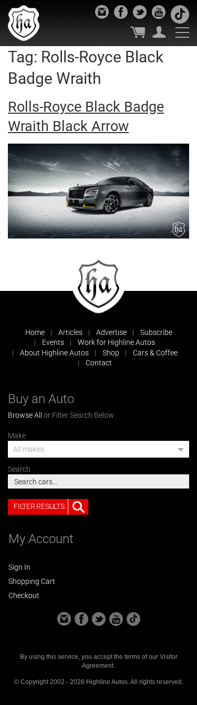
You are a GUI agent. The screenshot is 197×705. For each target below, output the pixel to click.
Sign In (19, 567)
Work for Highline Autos (116, 342)
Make (17, 435)
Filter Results (39, 506)
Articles (70, 332)
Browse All (25, 415)
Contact (99, 363)
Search (19, 469)
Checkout (23, 595)
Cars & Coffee (155, 353)
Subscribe (156, 332)
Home (35, 332)
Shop (110, 353)
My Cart (137, 32)
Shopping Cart (31, 581)
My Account (159, 32)
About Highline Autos (54, 353)
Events (53, 342)
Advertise (111, 332)
